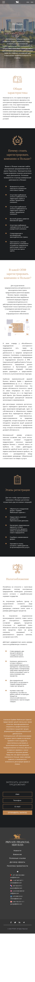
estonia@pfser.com (16, 899)
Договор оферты (17, 862)
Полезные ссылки (17, 858)
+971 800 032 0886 (18, 875)
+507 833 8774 (17, 886)
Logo (17, 841)
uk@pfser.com (14, 893)
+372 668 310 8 (17, 896)
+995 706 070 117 (18, 901)
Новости (17, 851)
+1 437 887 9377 (18, 880)
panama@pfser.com (16, 888)
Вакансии (17, 854)
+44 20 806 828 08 (18, 891)
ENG (27, 2)
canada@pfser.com (16, 883)
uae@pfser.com (15, 877)
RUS (32, 2)
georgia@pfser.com (16, 904)
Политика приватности (17, 866)
